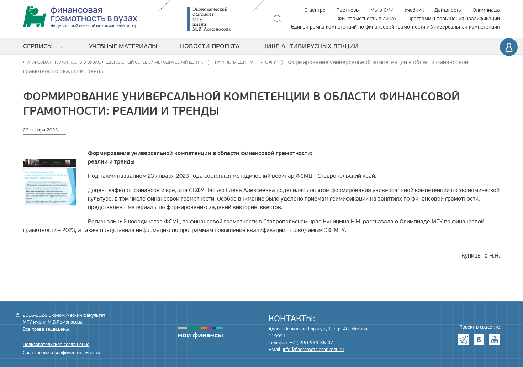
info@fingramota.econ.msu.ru (313, 349)
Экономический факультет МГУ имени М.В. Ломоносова (219, 19)
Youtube (494, 339)
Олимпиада (486, 10)
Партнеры (348, 10)
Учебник (414, 10)
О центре (315, 10)
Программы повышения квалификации (453, 19)
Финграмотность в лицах (367, 19)
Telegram (463, 339)
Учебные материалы (123, 46)
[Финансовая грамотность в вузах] (80, 17)
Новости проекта (209, 46)
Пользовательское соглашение (56, 344)
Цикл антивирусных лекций (310, 46)
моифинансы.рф (200, 333)
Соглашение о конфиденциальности (61, 353)
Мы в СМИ (382, 10)
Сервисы (38, 46)
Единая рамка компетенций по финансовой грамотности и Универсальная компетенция (395, 27)
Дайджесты (448, 10)
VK (479, 339)
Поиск (278, 19)
